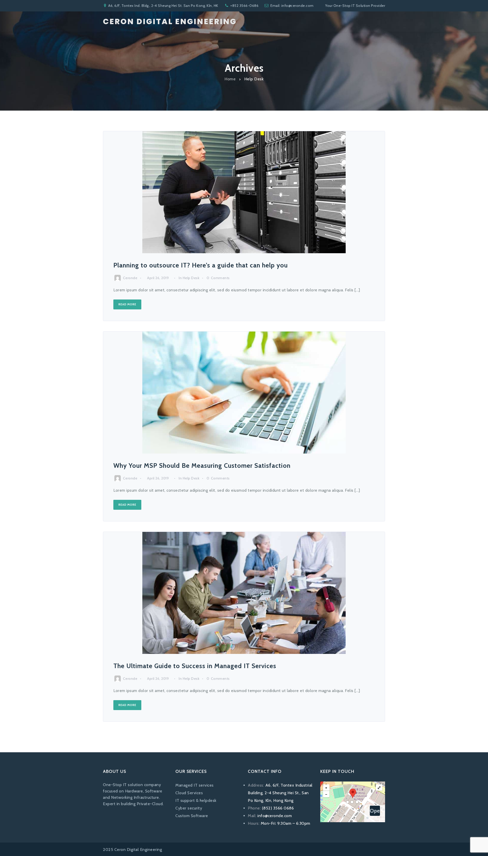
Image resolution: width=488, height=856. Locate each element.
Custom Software (191, 815)
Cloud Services (189, 792)
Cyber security (188, 808)
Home (230, 78)
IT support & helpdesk (196, 800)
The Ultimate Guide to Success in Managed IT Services (194, 666)
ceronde (130, 278)
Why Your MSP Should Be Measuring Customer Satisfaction (202, 465)
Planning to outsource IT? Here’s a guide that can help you (200, 265)
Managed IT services (194, 785)
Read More (127, 304)
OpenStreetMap (375, 811)
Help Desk (191, 278)
